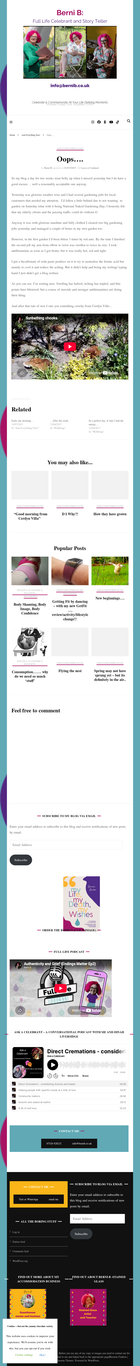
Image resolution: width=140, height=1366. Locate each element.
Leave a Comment (90, 167)
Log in (16, 1232)
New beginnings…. (110, 598)
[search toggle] (128, 121)
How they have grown (110, 514)
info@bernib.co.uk (82, 1143)
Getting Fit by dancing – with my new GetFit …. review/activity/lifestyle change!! (70, 610)
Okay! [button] (43, 1354)
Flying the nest (70, 670)
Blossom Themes (64, 1360)
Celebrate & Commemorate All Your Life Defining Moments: (70, 102)
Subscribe (20, 860)
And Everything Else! (70, 148)
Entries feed (19, 1241)
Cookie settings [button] (24, 1354)
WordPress (93, 1360)
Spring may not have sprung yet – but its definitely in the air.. (110, 675)
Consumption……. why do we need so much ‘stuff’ (30, 676)
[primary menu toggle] (12, 121)
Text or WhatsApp (28, 1199)
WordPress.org (20, 1261)
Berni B (48, 167)
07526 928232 (54, 1143)
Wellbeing (30, 596)
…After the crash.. (59, 420)
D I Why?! (70, 514)
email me (53, 1199)
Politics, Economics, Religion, (30, 592)
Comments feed (21, 1251)
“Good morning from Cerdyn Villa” (30, 516)
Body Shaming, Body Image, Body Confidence (30, 609)
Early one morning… (22, 420)
